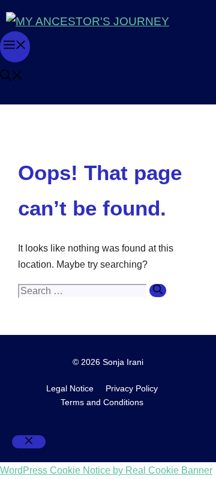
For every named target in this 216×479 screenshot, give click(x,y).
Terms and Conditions (102, 402)
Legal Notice (70, 388)
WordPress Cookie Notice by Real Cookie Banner (106, 470)
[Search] (157, 290)
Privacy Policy (132, 388)
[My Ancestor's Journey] (87, 21)
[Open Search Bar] (11, 77)
